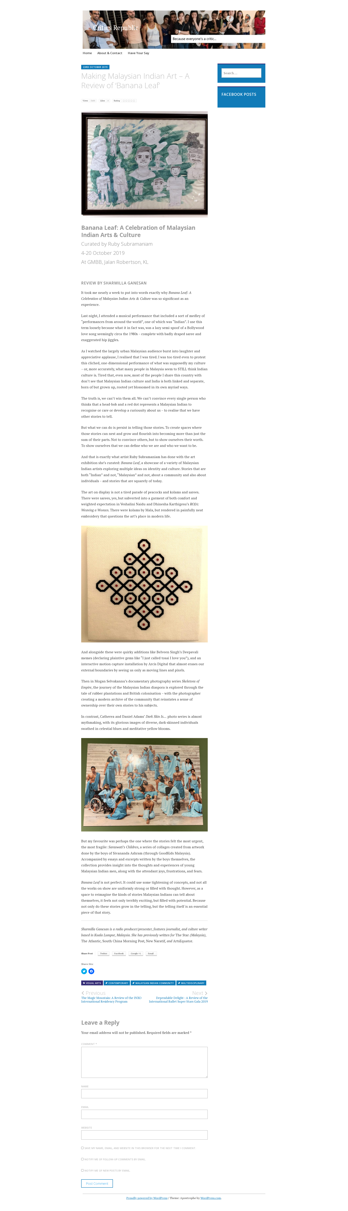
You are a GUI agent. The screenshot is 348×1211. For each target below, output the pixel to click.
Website (86, 1127)
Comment (89, 1044)
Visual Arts (93, 983)
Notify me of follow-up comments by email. (115, 1159)
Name (85, 1086)
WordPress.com (210, 1198)
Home (87, 53)
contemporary (118, 983)
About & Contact (109, 53)
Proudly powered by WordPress (146, 1198)
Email (85, 1107)
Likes (104, 100)
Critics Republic (115, 27)
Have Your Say (138, 53)
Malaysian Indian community (155, 983)
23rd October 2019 (95, 67)
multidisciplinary (192, 983)
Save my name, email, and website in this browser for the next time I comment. (140, 1148)
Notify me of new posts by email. (107, 1170)
